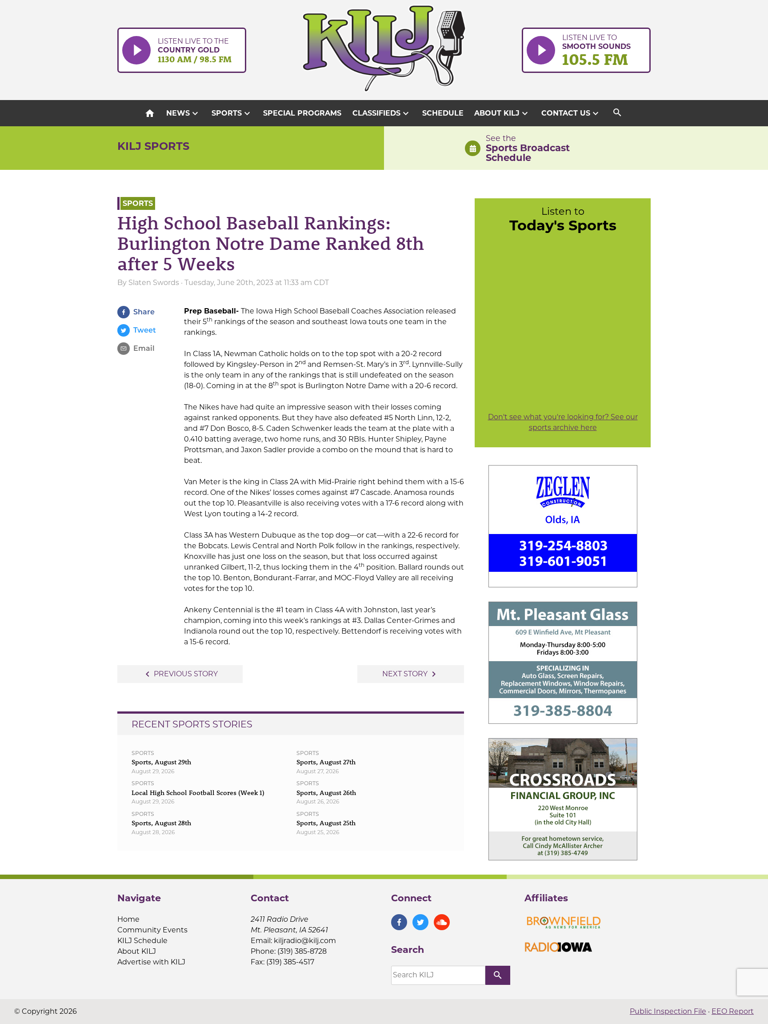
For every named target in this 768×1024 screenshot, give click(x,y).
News (183, 113)
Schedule (443, 113)
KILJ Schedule (142, 940)
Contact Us (571, 113)
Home (128, 919)
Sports (232, 113)
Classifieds (381, 113)
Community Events (152, 930)
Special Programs (302, 113)
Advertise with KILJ (151, 962)
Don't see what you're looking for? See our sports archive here (563, 422)
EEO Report (733, 1011)
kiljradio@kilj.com (305, 940)
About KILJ (502, 113)
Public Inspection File (668, 1011)
